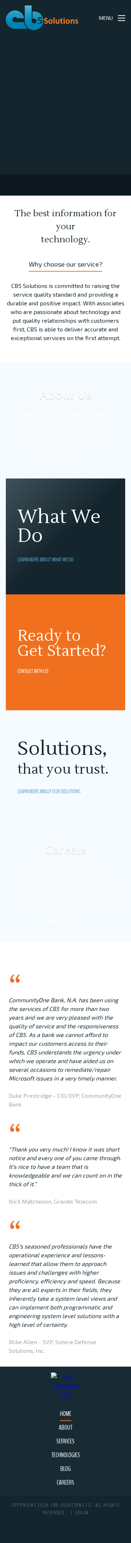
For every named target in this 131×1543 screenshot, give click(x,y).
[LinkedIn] (67, 1526)
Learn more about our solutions (48, 791)
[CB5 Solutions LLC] (42, 17)
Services (65, 1441)
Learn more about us (59, 449)
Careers (65, 1482)
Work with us (59, 921)
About (65, 1427)
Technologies (65, 1455)
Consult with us (32, 671)
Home (65, 1413)
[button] (86, 18)
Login (81, 1512)
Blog (65, 1468)
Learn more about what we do (45, 560)
